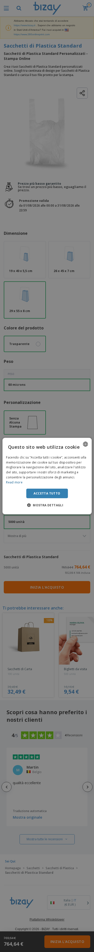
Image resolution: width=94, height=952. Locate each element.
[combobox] (85, 443)
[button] (47, 505)
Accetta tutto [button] (47, 493)
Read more (14, 482)
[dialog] (46, 476)
